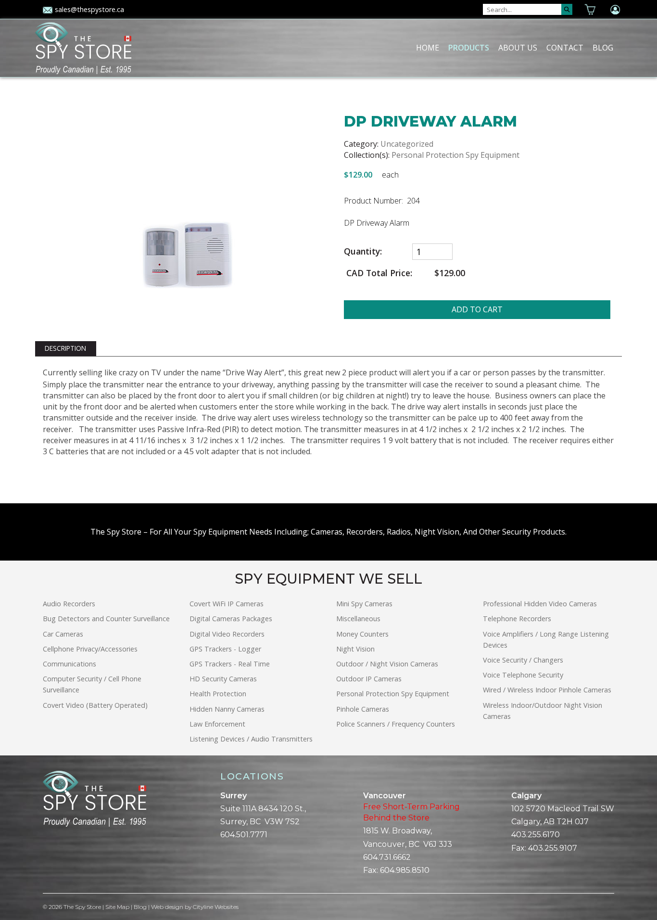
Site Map (117, 906)
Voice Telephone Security (523, 674)
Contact (564, 47)
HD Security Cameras (223, 678)
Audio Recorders (69, 603)
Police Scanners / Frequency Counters (395, 723)
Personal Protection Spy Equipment (455, 155)
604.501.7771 (243, 834)
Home (427, 47)
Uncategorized (406, 144)
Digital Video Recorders (227, 634)
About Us (517, 47)
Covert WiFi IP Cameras (227, 603)
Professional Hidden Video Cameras (540, 603)
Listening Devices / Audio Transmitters (251, 738)
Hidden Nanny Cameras (227, 709)
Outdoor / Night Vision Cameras (387, 663)
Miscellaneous (358, 618)
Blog (603, 47)
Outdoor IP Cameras (369, 678)
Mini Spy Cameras (364, 603)
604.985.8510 (405, 870)
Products (468, 47)
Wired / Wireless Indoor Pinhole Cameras (547, 689)
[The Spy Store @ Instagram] (62, 860)
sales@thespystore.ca (89, 9)
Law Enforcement (217, 723)
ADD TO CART (477, 309)
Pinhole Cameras (362, 709)
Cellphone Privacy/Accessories (90, 648)
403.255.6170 (535, 834)
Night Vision (355, 648)
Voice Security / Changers (523, 659)
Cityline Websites (216, 906)
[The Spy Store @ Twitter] (54, 860)
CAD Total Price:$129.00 (404, 273)
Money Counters (362, 634)
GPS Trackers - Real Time (230, 663)
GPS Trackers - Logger (225, 648)
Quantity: (363, 251)
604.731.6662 (387, 857)
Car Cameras (63, 634)
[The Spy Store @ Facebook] (47, 860)
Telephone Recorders (517, 618)
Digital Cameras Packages (231, 618)
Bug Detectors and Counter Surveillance (106, 618)
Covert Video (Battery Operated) (95, 705)
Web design (167, 906)
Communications (69, 663)
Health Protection (218, 693)
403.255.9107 (552, 848)
